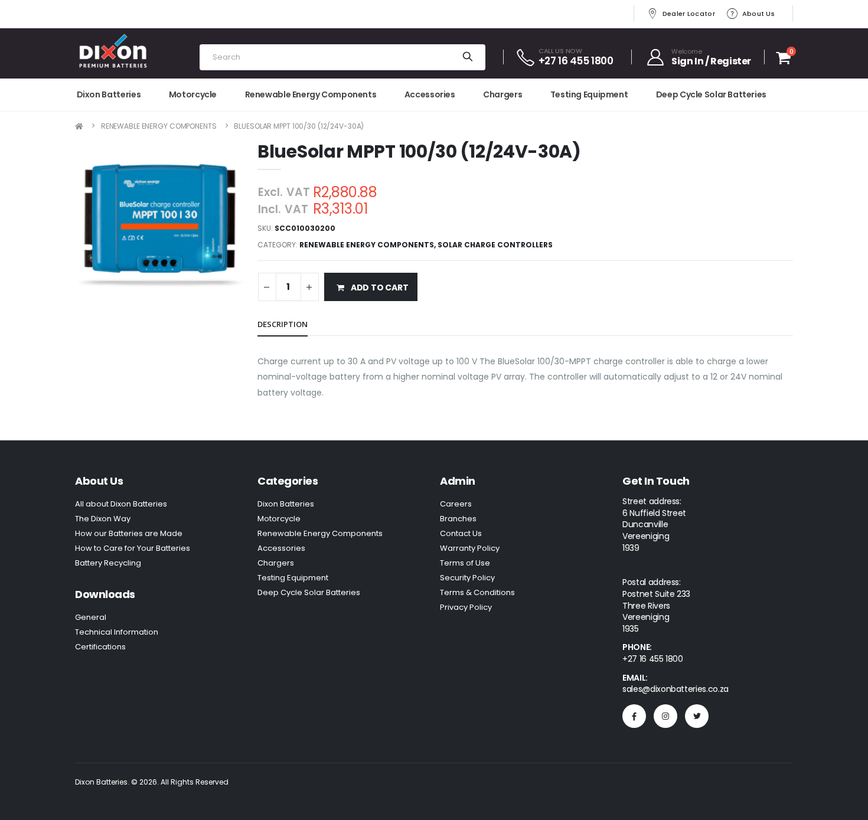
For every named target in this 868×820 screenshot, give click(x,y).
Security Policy (467, 577)
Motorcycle (193, 94)
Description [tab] (282, 324)
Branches (458, 518)
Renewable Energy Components (311, 94)
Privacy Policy (466, 607)
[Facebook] (634, 716)
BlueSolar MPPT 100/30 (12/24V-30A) (299, 126)
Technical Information (116, 632)
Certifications (100, 646)
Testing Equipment (589, 94)
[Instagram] (665, 716)
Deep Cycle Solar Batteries (711, 94)
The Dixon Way (102, 518)
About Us (758, 13)
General (90, 617)
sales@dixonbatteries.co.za (675, 689)
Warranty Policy (470, 548)
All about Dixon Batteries (121, 503)
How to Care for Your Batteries (132, 548)
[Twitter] (697, 716)
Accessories (429, 94)
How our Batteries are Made (128, 533)
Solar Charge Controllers (495, 245)
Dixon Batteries (109, 94)
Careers (456, 503)
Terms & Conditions (477, 592)
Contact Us (461, 533)
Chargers (502, 94)
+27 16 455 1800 (652, 659)
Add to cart (380, 287)
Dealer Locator (689, 13)
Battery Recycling (108, 563)
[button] (783, 60)
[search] (467, 57)
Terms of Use (465, 563)
